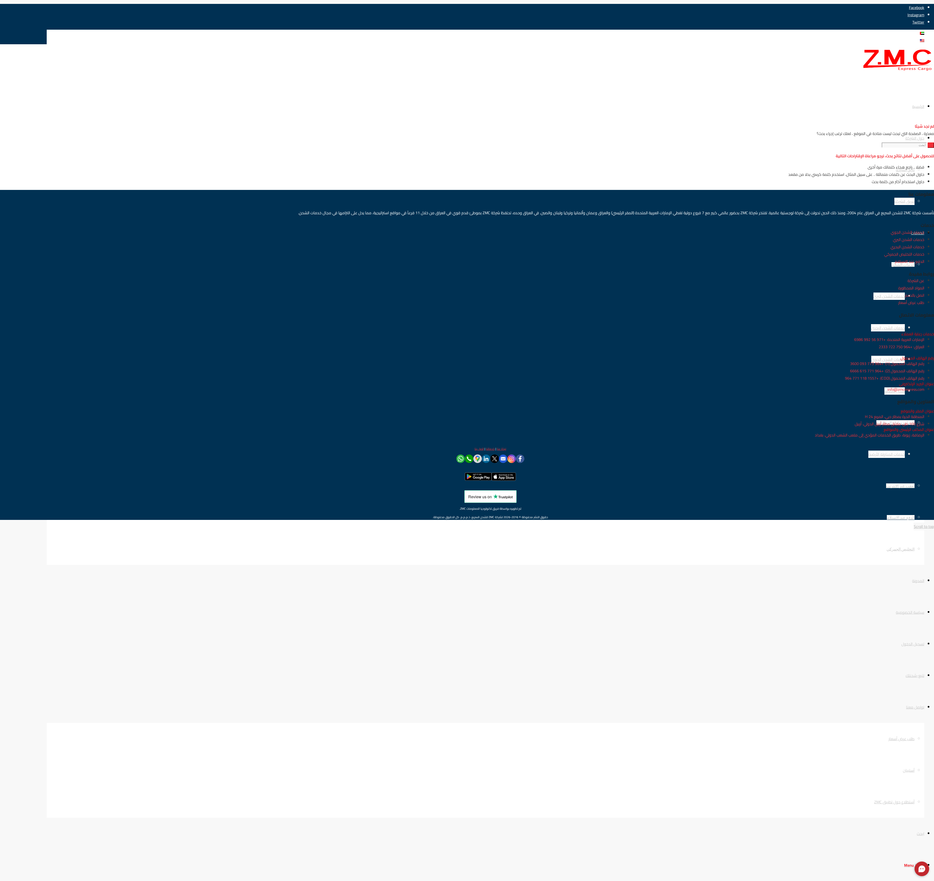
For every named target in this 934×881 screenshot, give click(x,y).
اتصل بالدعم (914, 295)
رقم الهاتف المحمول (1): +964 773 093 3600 (887, 363)
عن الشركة (915, 280)
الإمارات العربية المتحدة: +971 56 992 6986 (889, 339)
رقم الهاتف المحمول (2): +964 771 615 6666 (887, 370)
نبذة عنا (501, 449)
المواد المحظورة (911, 288)
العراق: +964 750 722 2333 (901, 346)
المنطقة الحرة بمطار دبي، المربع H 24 (894, 416)
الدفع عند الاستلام (901, 517)
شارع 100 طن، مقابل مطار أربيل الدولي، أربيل (889, 423)
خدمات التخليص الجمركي (904, 254)
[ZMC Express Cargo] (897, 71)
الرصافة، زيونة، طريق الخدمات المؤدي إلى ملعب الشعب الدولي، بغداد (869, 435)
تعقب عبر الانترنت (900, 485)
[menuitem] (481, 549)
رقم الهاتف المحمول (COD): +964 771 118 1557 (884, 378)
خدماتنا (490, 449)
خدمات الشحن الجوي (907, 232)
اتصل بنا (479, 449)
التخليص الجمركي (901, 549)
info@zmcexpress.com (906, 389)
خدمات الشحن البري (908, 239)
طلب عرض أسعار (911, 302)
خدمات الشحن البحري (907, 246)
